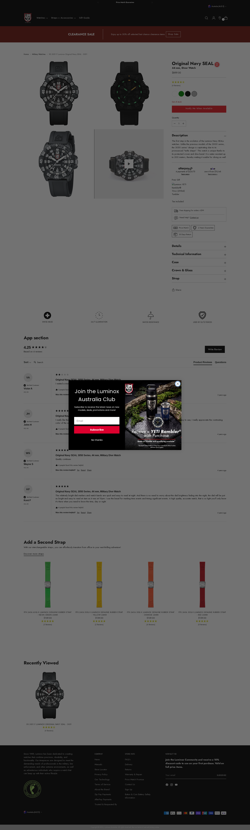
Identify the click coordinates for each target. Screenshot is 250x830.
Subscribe (97, 430)
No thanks (97, 440)
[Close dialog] (177, 383)
